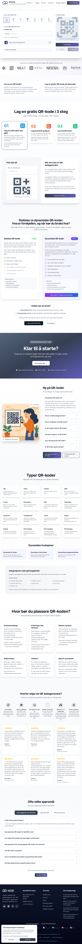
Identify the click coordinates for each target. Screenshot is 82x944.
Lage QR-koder (44, 812)
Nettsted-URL (8, 29)
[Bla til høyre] (51, 20)
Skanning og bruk (59, 812)
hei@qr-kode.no (27, 901)
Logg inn (63, 3)
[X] (12, 906)
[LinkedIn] (4, 906)
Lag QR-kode (67, 44)
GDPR (40, 937)
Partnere (50, 3)
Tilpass (62, 49)
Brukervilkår (46, 937)
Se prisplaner (51, 323)
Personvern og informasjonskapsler (48, 941)
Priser (44, 900)
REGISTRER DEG (73, 3)
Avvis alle (10, 939)
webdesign (39, 934)
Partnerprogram (48, 903)
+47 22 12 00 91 (28, 904)
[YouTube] (8, 906)
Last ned (74, 49)
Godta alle (27, 939)
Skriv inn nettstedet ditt (14, 168)
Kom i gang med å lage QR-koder (51, 454)
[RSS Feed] (17, 906)
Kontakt (58, 3)
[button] (28, 42)
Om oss (43, 3)
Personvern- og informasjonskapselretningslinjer (15, 936)
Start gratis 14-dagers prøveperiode (61, 295)
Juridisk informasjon (57, 937)
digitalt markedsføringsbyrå (51, 934)
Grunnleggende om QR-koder (26, 812)
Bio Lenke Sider (47, 906)
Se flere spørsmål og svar (69, 455)
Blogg (37, 3)
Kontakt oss (40, 875)
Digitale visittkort (48, 909)
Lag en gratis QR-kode (34, 323)
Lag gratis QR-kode (59, 195)
